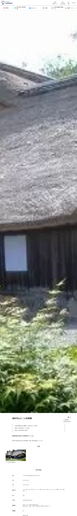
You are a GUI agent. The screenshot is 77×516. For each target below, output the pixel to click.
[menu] (73, 3)
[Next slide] (76, 8)
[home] (26, 3)
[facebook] (68, 417)
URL (24, 495)
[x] (70, 417)
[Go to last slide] (13, 8)
